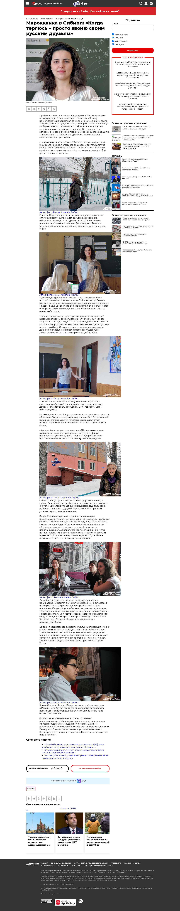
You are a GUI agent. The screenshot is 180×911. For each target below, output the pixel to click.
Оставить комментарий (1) (90, 768)
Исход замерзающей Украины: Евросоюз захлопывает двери (134, 203)
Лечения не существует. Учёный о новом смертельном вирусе (136, 128)
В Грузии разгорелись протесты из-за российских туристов (137, 186)
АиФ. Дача (119, 38)
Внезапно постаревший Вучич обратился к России (134, 160)
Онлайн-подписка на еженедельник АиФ (91, 863)
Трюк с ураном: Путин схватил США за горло (137, 177)
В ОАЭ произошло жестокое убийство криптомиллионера (135, 242)
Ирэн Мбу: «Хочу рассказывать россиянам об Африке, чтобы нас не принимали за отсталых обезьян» (73, 746)
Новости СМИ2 (68, 808)
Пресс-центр (116, 863)
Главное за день (121, 34)
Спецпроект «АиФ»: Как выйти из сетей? (90, 11)
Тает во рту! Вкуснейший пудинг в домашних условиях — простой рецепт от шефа (137, 146)
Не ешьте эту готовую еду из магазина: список (134, 235)
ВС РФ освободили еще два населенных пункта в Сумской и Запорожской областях (132, 106)
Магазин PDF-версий (132, 863)
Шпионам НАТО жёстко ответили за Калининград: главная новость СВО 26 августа (132, 64)
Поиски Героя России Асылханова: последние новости (136, 169)
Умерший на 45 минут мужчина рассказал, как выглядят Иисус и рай (137, 195)
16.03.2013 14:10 (32, 19)
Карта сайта (77, 866)
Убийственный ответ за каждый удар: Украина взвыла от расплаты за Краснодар (132, 96)
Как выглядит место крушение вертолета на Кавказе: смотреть (136, 219)
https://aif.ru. (48, 890)
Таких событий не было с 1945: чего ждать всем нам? (137, 250)
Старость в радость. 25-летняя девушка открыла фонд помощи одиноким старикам (73, 751)
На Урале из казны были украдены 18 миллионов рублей (138, 227)
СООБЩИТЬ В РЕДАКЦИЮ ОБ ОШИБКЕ (99, 866)
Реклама (44, 863)
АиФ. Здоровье (121, 41)
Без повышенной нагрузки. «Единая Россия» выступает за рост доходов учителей (132, 85)
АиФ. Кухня (119, 45)
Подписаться (132, 50)
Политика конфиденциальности (52, 894)
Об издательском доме (61, 863)
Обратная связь (47, 866)
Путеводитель (63, 866)
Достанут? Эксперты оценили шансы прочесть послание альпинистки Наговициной (138, 137)
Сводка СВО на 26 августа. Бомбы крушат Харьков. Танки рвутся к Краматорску (132, 75)
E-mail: (115, 24)
